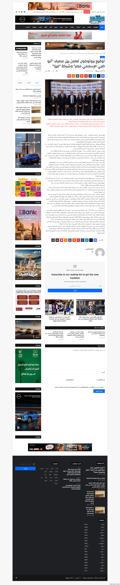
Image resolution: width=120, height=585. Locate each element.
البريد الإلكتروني (100, 379)
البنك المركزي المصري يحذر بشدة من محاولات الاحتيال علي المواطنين (96, 333)
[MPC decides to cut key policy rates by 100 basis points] (36, 120)
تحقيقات (34, 27)
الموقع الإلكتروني (70, 379)
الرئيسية (101, 53)
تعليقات (20, 82)
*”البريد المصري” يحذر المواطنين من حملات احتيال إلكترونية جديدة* (28, 90)
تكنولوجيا (96, 27)
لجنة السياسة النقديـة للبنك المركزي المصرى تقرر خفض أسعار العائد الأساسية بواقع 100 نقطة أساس (22, 110)
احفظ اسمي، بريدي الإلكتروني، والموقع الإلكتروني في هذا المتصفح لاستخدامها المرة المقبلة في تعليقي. (78, 387)
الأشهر (37, 82)
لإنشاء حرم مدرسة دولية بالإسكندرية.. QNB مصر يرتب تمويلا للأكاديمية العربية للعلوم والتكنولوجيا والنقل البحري (35, 52)
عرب (102, 559)
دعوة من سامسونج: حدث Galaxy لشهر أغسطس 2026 (69, 12)
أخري (102, 527)
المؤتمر (77, 578)
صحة (66, 27)
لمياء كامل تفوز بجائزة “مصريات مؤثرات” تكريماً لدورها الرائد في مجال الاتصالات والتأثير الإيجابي (29, 102)
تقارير (40, 27)
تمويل (102, 27)
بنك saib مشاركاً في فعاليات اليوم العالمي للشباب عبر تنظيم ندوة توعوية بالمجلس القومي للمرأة (54, 334)
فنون (61, 27)
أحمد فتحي (99, 71)
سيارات (78, 27)
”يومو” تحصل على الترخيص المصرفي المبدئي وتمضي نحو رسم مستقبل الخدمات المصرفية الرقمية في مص (75, 334)
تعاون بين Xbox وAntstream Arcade (32, 96)
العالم (45, 27)
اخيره (102, 530)
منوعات (102, 570)
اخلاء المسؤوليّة (69, 578)
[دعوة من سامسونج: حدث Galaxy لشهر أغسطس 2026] (21, 48)
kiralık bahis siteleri (115, 584)
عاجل (102, 557)
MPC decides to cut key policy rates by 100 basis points (23, 120)
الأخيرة (28, 82)
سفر (84, 27)
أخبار (51, 27)
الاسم (103, 372)
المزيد (28, 27)
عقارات (72, 27)
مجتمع (56, 27)
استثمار (89, 27)
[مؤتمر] (97, 19)
